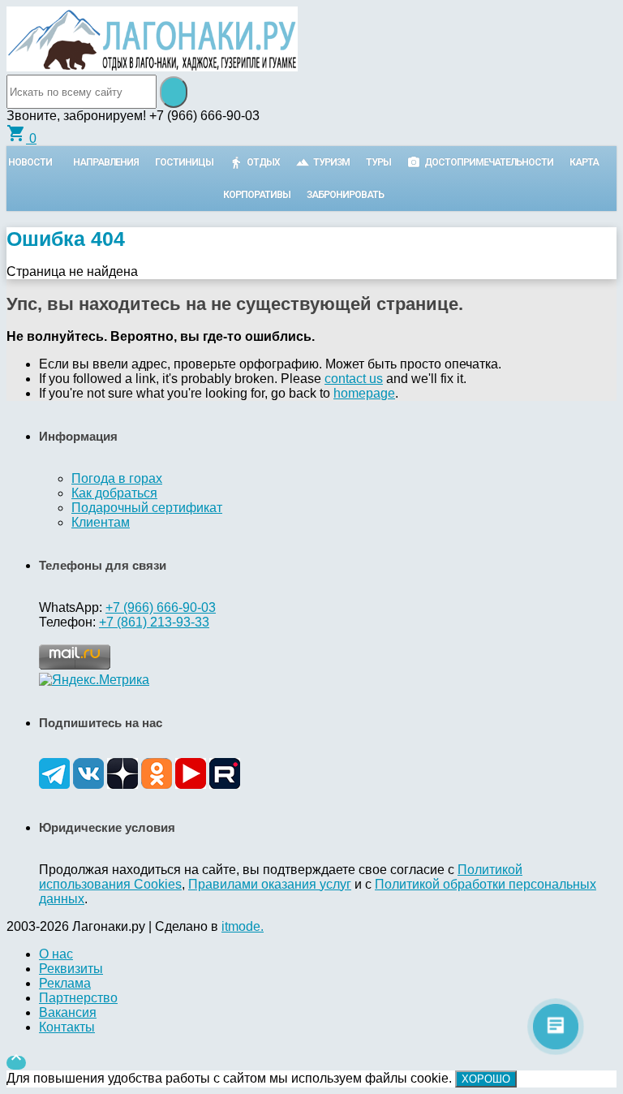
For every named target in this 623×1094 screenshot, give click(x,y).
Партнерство (78, 998)
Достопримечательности (488, 162)
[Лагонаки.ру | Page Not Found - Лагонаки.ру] (152, 67)
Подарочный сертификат (146, 508)
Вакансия (68, 1012)
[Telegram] (54, 784)
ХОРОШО (486, 1079)
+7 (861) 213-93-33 (154, 622)
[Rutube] (224, 784)
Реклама (65, 983)
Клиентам (100, 522)
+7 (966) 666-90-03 (160, 607)
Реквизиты (71, 969)
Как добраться (114, 493)
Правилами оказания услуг (269, 884)
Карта (584, 162)
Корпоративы (256, 194)
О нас (56, 954)
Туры (378, 162)
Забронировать (345, 194)
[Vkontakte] (88, 784)
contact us (353, 378)
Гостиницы (184, 162)
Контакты (67, 1027)
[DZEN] (122, 784)
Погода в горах (116, 478)
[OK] (156, 784)
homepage (364, 393)
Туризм (331, 162)
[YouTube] (190, 784)
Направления (106, 162)
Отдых (263, 162)
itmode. (242, 926)
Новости (30, 162)
